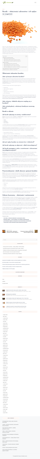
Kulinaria (3, 281)
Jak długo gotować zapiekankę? (11, 294)
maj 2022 (4, 365)
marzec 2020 (5, 409)
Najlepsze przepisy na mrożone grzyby (8, 268)
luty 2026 (4, 321)
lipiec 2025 (4, 333)
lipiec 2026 (4, 316)
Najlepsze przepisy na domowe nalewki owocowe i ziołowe (15, 302)
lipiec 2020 (4, 402)
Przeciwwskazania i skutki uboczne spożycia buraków (11, 68)
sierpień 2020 (5, 400)
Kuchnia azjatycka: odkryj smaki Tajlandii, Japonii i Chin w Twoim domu (17, 298)
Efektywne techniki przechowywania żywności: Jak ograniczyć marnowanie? (15, 250)
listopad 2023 (5, 360)
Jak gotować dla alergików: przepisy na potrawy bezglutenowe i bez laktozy (14, 260)
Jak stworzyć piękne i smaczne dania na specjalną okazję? (11, 262)
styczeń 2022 (5, 372)
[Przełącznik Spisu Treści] (26, 56)
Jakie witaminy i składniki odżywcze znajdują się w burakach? (12, 59)
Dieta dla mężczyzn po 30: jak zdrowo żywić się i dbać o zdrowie (13, 248)
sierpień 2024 (5, 351)
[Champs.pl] (8, 2)
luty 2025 (4, 341)
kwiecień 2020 (5, 407)
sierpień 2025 (5, 331)
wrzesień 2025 (5, 329)
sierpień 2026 (5, 314)
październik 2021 (5, 377)
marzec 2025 (5, 340)
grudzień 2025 (5, 324)
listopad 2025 (5, 326)
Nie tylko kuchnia (5, 283)
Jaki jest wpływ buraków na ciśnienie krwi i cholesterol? (11, 64)
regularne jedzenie (14, 164)
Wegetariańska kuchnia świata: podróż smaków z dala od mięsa (16, 290)
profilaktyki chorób (8, 165)
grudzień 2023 (5, 358)
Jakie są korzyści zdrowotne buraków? (9, 58)
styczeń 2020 (5, 412)
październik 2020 (5, 397)
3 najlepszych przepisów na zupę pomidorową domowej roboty (16, 306)
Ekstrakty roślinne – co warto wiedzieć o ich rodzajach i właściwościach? (16, 219)
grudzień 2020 (5, 394)
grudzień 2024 (5, 345)
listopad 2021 (5, 375)
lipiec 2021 (4, 382)
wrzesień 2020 (5, 399)
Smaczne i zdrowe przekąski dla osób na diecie (9, 447)
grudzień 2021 (5, 373)
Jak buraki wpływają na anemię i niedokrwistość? (10, 63)
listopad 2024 (5, 346)
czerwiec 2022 (5, 363)
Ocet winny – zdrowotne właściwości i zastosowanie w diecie (14, 218)
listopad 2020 (5, 395)
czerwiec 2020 (5, 404)
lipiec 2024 (4, 353)
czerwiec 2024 (5, 355)
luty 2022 (4, 370)
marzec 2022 (5, 368)
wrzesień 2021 (5, 378)
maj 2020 (4, 405)
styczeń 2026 (5, 323)
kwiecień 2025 (5, 338)
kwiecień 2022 (5, 367)
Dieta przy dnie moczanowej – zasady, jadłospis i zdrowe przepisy (13, 246)
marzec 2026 (5, 319)
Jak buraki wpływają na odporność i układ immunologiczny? (12, 65)
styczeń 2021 (5, 392)
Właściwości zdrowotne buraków (8, 57)
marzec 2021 (5, 389)
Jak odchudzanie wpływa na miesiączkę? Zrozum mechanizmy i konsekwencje (17, 220)
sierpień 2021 (5, 380)
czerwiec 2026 (5, 318)
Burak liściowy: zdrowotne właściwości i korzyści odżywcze (12, 253)
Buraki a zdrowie (6, 62)
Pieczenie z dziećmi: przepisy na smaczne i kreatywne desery (12, 266)
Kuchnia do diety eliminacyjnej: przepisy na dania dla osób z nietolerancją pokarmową (16, 264)
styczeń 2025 (5, 343)
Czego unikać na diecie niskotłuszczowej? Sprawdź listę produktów (15, 222)
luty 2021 (4, 390)
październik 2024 (5, 348)
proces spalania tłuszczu (18, 208)
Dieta (3, 9)
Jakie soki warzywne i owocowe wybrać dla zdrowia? (11, 251)
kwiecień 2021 (5, 387)
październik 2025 (5, 328)
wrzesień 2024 (5, 350)
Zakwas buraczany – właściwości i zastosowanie (10, 69)
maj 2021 (4, 385)
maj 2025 (4, 336)
